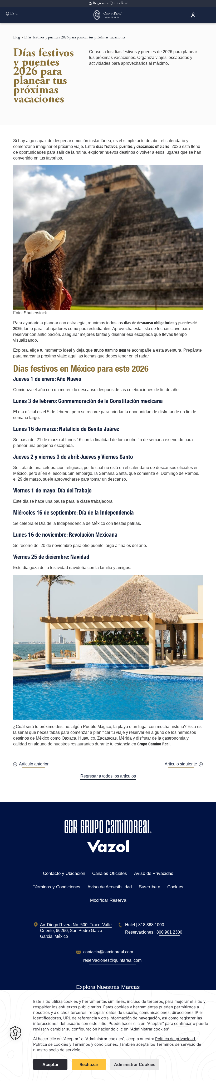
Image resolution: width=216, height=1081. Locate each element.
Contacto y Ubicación (64, 873)
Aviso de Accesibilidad (109, 886)
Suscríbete (149, 886)
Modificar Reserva (108, 900)
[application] (108, 1035)
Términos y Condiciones (56, 886)
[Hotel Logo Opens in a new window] (108, 832)
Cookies (175, 886)
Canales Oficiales (109, 873)
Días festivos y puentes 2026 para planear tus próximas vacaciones (75, 37)
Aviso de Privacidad (153, 873)
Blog (16, 37)
